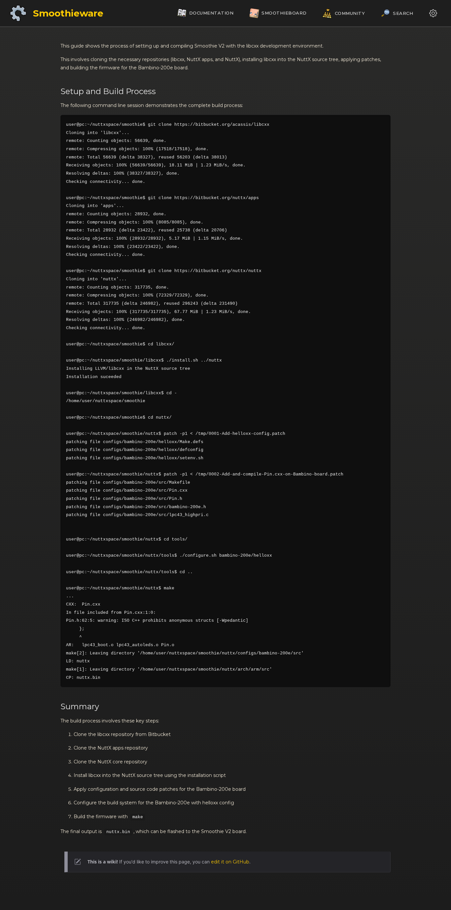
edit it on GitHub (230, 862)
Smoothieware (68, 13)
